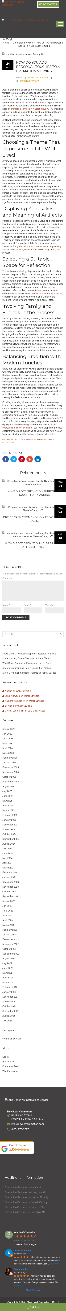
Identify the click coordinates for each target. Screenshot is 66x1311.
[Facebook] (5, 459)
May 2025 (7, 800)
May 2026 (7, 743)
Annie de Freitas (23, 1250)
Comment (7, 578)
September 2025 (10, 781)
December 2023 (10, 881)
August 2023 (8, 901)
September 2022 (10, 953)
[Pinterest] (21, 459)
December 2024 (10, 824)
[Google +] (29, 459)
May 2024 (7, 858)
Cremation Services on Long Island (25, 1192)
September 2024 (10, 838)
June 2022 (7, 968)
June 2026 (7, 738)
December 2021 (10, 996)
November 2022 (10, 944)
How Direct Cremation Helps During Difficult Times (33, 545)
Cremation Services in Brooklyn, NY (25, 1212)
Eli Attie (8, 705)
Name (6, 605)
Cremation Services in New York (23, 1187)
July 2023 (7, 905)
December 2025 (10, 767)
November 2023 (10, 886)
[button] (48, 4)
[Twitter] (13, 459)
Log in (5, 1056)
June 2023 (7, 910)
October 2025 (9, 776)
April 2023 (7, 920)
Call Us (34, 1307)
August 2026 (8, 728)
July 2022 (7, 963)
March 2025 (8, 810)
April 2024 (7, 862)
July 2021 (7, 1020)
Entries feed (8, 1061)
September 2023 (10, 896)
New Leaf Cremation (38, 77)
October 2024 (9, 834)
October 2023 (9, 891)
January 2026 (9, 762)
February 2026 (9, 757)
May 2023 (7, 915)
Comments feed (10, 1066)
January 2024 (9, 877)
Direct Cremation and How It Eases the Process (33, 519)
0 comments (9, 439)
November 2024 (10, 829)
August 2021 (8, 1015)
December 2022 (10, 939)
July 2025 (7, 791)
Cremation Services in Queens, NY (25, 1207)
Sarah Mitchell (21, 1269)
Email (27, 605)
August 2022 (8, 958)
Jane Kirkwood (12, 695)
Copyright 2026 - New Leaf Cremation (28, 1302)
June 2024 (7, 853)
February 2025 (9, 815)
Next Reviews (33, 1290)
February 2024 (9, 872)
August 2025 (8, 786)
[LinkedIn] (37, 459)
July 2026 (7, 733)
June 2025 (7, 795)
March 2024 (8, 867)
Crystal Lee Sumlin (14, 710)
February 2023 (9, 929)
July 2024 (7, 848)
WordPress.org (10, 1071)
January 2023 (9, 934)
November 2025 (10, 772)
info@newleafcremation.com (27, 1124)
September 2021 (10, 1011)
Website (49, 605)
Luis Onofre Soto (36, 710)
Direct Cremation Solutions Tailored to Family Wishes (29, 672)
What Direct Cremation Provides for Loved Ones (26, 663)
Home (6, 42)
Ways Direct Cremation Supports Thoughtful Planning (33, 493)
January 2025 (9, 819)
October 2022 (9, 948)
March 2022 (8, 982)
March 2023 (8, 924)
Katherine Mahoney (15, 700)
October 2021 (9, 1006)
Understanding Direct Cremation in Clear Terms (26, 658)
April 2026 (7, 748)
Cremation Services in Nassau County (26, 1197)
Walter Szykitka (23, 690)
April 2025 (7, 805)
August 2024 (8, 843)
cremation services (23, 42)
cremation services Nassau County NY (28, 441)
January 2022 (9, 991)
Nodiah (8, 690)
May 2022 (7, 972)
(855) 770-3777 (20, 1129)
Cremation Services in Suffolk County (26, 1202)
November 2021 (10, 1001)
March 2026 (8, 752)
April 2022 (7, 977)
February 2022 (9, 987)
